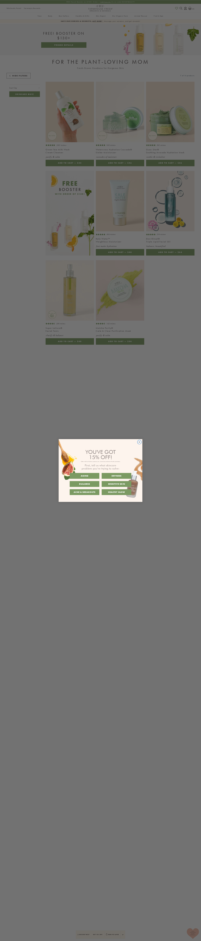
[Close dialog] (139, 442)
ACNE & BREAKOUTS (84, 492)
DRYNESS (116, 475)
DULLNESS (84, 484)
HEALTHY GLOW (116, 492)
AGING (84, 475)
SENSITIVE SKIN (116, 484)
